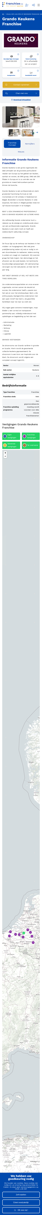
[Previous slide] (5, 132)
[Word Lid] (26, 5)
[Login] (33, 5)
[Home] (12, 5)
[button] (19, 934)
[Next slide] (37, 132)
